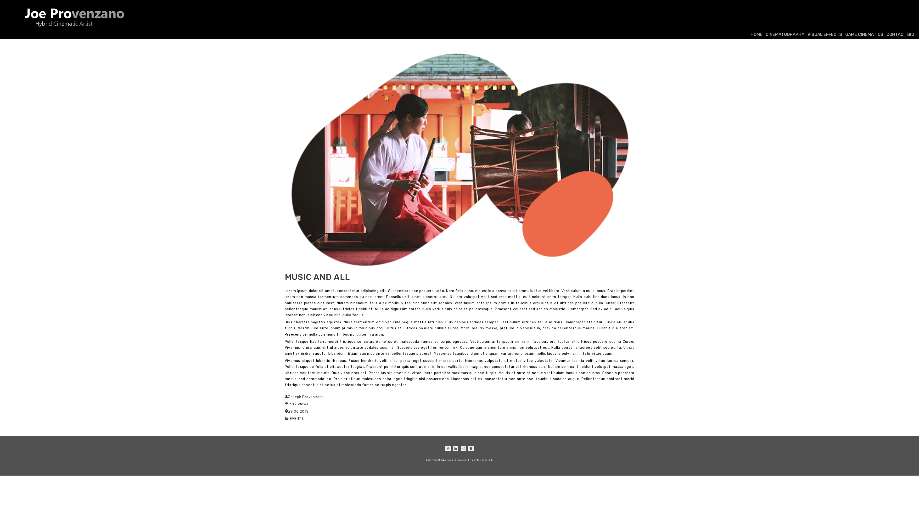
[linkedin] (455, 448)
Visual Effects (824, 34)
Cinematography (785, 34)
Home (756, 34)
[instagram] (463, 448)
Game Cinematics (864, 34)
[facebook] (448, 448)
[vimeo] (471, 448)
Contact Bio (900, 34)
